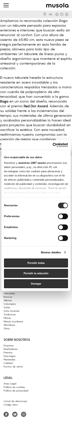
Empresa (8, 345)
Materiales (9, 359)
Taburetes (9, 293)
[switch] (63, 216)
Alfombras (9, 325)
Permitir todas (36, 262)
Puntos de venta (13, 366)
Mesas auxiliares (13, 321)
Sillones (7, 300)
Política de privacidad (15, 390)
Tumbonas (9, 314)
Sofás (6, 307)
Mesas (7, 318)
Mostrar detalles (51, 252)
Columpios (9, 303)
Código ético (10, 404)
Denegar (36, 283)
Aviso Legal (9, 383)
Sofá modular (11, 310)
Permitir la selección (36, 273)
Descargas (9, 356)
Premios (8, 352)
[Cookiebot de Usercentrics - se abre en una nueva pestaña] (52, 145)
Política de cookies (14, 387)
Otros (6, 328)
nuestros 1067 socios (32, 162)
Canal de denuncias (15, 401)
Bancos (7, 296)
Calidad (8, 363)
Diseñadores (10, 349)
